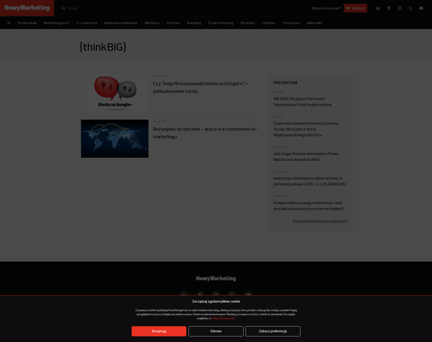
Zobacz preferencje (273, 331)
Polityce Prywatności (223, 318)
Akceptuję (159, 331)
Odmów (216, 331)
